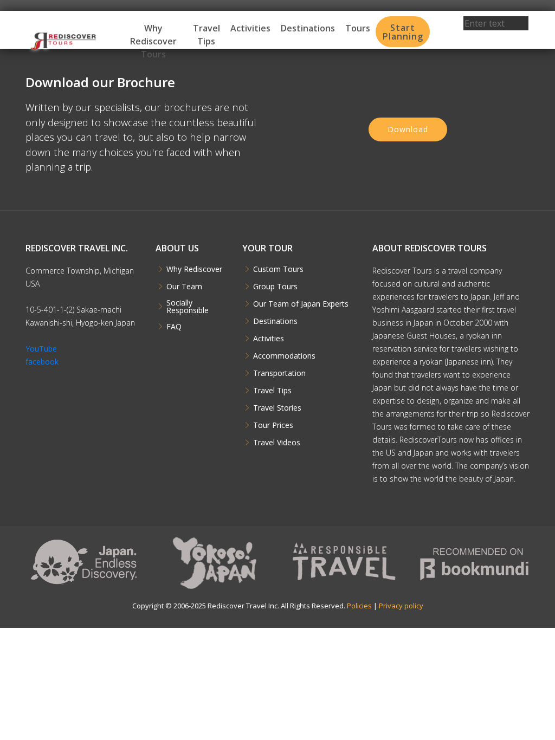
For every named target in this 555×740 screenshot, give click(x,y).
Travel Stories (277, 408)
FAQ (174, 326)
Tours (357, 28)
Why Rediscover (194, 269)
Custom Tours (278, 269)
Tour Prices (273, 425)
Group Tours (275, 286)
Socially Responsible (187, 306)
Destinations (308, 28)
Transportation (279, 373)
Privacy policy (401, 606)
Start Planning (403, 32)
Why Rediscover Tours (153, 41)
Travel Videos (276, 442)
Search (496, 38)
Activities (250, 28)
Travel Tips (206, 34)
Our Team (184, 286)
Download (408, 129)
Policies (359, 606)
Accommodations (284, 356)
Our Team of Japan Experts (301, 304)
